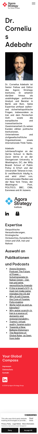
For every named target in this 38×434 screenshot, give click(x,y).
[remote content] (19, 206)
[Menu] (33, 3)
